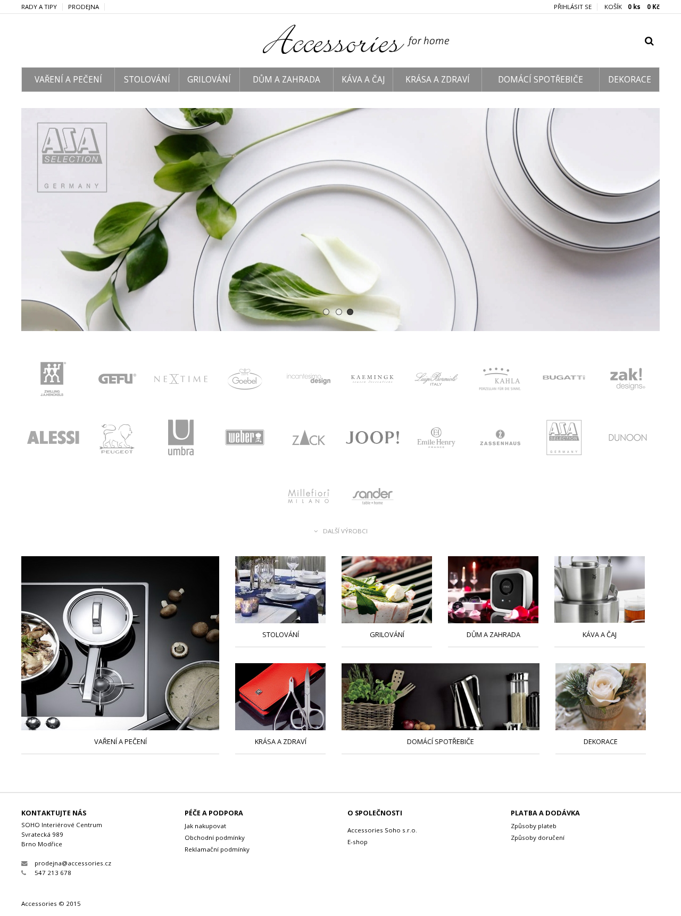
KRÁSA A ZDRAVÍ (437, 79)
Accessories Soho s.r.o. (382, 830)
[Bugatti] (564, 381)
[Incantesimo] (308, 381)
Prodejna (83, 7)
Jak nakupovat (205, 826)
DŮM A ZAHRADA (286, 79)
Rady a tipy (39, 7)
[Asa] (564, 440)
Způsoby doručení (537, 837)
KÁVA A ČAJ (363, 79)
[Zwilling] (53, 381)
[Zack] (308, 440)
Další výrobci (345, 531)
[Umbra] (181, 440)
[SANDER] (372, 498)
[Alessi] (53, 440)
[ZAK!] (628, 381)
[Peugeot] (117, 440)
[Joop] (372, 440)
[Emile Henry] (436, 440)
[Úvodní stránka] (341, 51)
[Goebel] (245, 381)
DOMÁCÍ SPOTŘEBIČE (540, 79)
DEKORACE (629, 79)
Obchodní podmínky (215, 837)
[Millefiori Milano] (308, 498)
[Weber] (245, 440)
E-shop (357, 842)
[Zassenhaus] (500, 440)
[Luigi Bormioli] (436, 381)
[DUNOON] (628, 440)
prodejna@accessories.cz (73, 863)
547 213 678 (53, 873)
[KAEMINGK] (372, 381)
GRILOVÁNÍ (209, 79)
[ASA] (340, 219)
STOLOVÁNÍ (147, 79)
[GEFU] (117, 381)
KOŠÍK (632, 7)
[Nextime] (181, 381)
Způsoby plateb (534, 826)
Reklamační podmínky (217, 849)
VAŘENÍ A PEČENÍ (68, 79)
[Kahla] (500, 381)
